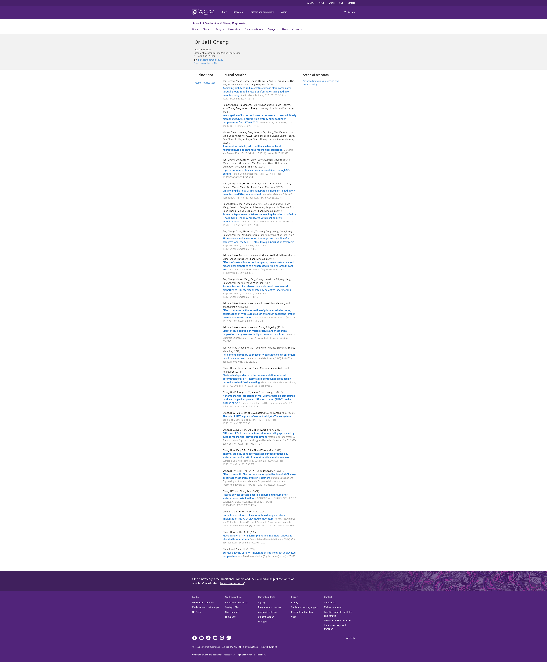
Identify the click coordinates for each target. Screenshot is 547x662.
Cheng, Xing (245, 163)
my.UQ (261, 602)
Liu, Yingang (245, 105)
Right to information (246, 655)
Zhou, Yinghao (244, 204)
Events (332, 3)
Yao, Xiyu (257, 204)
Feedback (261, 655)
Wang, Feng (265, 231)
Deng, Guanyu (243, 108)
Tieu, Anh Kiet (259, 105)
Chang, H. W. (229, 429)
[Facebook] (194, 638)
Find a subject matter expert (206, 607)
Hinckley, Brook (275, 347)
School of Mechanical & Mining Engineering (219, 23)
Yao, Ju (285, 81)
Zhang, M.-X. (280, 413)
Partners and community (262, 12)
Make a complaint (333, 607)
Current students (252, 29)
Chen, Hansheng (239, 132)
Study (224, 12)
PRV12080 (272, 647)
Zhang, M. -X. (243, 392)
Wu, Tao (236, 235)
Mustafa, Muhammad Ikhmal (253, 255)
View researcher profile (205, 63)
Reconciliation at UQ (232, 583)
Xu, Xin (249, 135)
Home (195, 29)
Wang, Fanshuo (230, 163)
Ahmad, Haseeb (262, 303)
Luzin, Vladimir (274, 159)
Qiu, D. (239, 413)
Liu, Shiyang (255, 207)
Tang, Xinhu (261, 347)
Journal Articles (204, 82)
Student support (266, 617)
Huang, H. (271, 392)
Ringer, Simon (252, 139)
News (321, 3)
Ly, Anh (269, 81)
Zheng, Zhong (243, 81)
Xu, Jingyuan (268, 207)
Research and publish (302, 612)
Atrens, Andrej (277, 368)
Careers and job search (236, 602)
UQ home (311, 3)
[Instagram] (222, 638)
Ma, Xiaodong (278, 303)
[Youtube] (215, 638)
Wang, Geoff (246, 187)
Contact (351, 3)
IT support (230, 617)
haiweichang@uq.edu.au (210, 59)
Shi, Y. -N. (253, 470)
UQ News (196, 612)
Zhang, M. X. (267, 429)
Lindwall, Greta (258, 183)
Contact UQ (329, 602)
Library (294, 602)
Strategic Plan (232, 607)
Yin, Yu (226, 132)
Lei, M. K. (253, 511)
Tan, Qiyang (229, 81)
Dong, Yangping (237, 135)
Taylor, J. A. (249, 413)
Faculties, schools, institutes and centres (338, 614)
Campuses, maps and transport (335, 627)
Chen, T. (226, 511)
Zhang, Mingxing (259, 108)
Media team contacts (203, 602)
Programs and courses (269, 607)
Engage (271, 29)
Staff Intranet (232, 612)
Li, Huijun (273, 108)
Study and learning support (304, 607)
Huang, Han (266, 139)
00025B (254, 647)
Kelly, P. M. (241, 429)
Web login (350, 638)
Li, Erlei (277, 81)
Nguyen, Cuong (230, 105)
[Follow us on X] (208, 638)
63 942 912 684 (234, 647)
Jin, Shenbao (282, 207)
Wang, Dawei (229, 207)
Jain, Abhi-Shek (230, 255)
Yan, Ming (257, 163)
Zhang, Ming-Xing (257, 84)
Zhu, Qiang (268, 163)
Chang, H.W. (229, 491)
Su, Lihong (288, 108)
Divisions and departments (337, 620)
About (284, 12)
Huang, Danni (229, 204)
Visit (293, 617)
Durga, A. (279, 183)
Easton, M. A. (262, 413)
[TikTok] (228, 638)
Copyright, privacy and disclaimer (207, 655)
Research (238, 12)
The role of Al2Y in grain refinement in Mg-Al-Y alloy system (257, 416)
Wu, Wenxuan (281, 132)
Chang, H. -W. (229, 392)
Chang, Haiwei (258, 81)
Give (341, 3)
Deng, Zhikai (260, 135)
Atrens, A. (256, 392)
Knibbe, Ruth (237, 84)
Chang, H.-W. (229, 413)
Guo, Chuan (228, 139)
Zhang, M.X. (246, 491)
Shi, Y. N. (252, 429)
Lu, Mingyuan (245, 368)
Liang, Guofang (258, 159)
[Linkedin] (201, 638)
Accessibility (229, 655)
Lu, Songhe (242, 207)
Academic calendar (267, 612)
